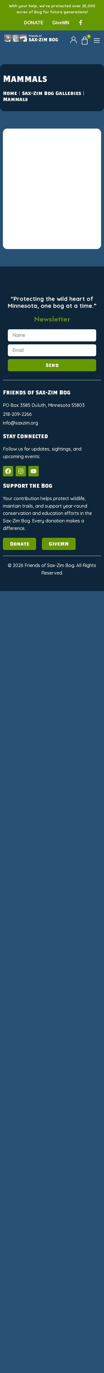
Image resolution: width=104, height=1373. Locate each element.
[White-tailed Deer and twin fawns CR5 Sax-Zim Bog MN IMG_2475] (29, 1247)
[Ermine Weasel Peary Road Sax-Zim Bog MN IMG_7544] (75, 254)
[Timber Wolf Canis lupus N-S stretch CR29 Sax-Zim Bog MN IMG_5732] (29, 1212)
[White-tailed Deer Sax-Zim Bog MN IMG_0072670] (29, 1354)
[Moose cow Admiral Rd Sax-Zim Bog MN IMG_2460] (75, 644)
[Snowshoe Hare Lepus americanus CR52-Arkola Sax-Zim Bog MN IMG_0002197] (75, 1105)
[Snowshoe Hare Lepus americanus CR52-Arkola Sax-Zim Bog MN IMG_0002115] (29, 1105)
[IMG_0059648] (29, 609)
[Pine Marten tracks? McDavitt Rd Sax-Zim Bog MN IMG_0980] (75, 857)
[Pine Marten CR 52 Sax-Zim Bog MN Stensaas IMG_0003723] (75, 821)
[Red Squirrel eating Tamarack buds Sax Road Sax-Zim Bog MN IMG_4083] (75, 1034)
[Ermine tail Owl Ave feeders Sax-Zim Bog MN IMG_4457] (75, 218)
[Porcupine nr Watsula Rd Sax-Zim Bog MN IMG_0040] (29, 928)
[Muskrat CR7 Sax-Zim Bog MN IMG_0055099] (75, 715)
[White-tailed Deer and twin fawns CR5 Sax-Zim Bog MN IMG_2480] (75, 1247)
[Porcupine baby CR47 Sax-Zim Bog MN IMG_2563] (29, 892)
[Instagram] (21, 471)
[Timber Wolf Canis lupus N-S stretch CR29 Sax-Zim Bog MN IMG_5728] (75, 1176)
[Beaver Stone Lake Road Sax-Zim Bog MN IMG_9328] (29, 147)
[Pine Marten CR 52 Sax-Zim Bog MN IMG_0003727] (29, 786)
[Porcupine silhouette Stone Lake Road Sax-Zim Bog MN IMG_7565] (29, 999)
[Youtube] (33, 471)
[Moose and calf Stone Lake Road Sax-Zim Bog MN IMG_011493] (29, 644)
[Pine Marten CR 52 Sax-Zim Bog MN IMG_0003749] (29, 821)
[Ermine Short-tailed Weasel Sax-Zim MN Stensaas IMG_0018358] (29, 218)
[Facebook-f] (80, 22)
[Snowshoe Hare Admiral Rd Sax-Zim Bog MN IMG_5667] (29, 1070)
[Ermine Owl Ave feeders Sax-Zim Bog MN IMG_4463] (75, 147)
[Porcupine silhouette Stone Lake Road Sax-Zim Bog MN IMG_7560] (75, 963)
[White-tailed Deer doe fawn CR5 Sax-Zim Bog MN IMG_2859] (75, 1283)
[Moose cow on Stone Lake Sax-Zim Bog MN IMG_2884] (75, 679)
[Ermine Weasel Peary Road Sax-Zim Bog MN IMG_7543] (29, 254)
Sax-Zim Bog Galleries (51, 93)
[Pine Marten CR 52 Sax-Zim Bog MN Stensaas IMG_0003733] (29, 857)
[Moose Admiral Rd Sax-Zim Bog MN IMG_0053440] (75, 609)
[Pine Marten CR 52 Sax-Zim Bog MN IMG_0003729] (75, 786)
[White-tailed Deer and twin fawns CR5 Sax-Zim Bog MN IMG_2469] (75, 1212)
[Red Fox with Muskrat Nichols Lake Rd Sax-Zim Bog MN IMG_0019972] (29, 1034)
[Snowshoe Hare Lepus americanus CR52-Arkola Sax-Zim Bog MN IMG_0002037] (75, 1070)
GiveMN (60, 22)
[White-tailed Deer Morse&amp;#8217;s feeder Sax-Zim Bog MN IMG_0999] (75, 1318)
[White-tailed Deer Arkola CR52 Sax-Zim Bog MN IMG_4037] (29, 1283)
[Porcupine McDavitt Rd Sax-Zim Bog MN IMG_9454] (75, 892)
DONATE (34, 22)
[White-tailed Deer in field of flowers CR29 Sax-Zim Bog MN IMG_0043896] (29, 1318)
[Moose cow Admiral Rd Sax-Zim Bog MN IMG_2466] (29, 679)
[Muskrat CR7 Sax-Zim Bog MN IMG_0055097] (29, 715)
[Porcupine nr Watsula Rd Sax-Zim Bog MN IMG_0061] (75, 928)
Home (10, 93)
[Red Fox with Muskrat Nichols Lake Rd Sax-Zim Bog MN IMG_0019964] (75, 999)
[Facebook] (8, 471)
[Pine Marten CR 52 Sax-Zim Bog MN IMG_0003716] (75, 750)
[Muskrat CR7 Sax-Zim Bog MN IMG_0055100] (29, 750)
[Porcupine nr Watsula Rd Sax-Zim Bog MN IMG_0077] (29, 963)
